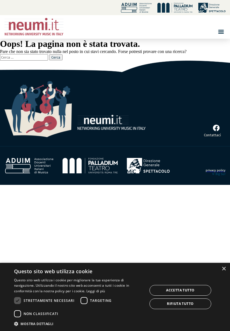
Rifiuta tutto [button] (180, 303)
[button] (221, 31)
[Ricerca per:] (24, 57)
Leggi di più (95, 291)
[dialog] (115, 297)
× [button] (224, 269)
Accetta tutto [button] (180, 290)
